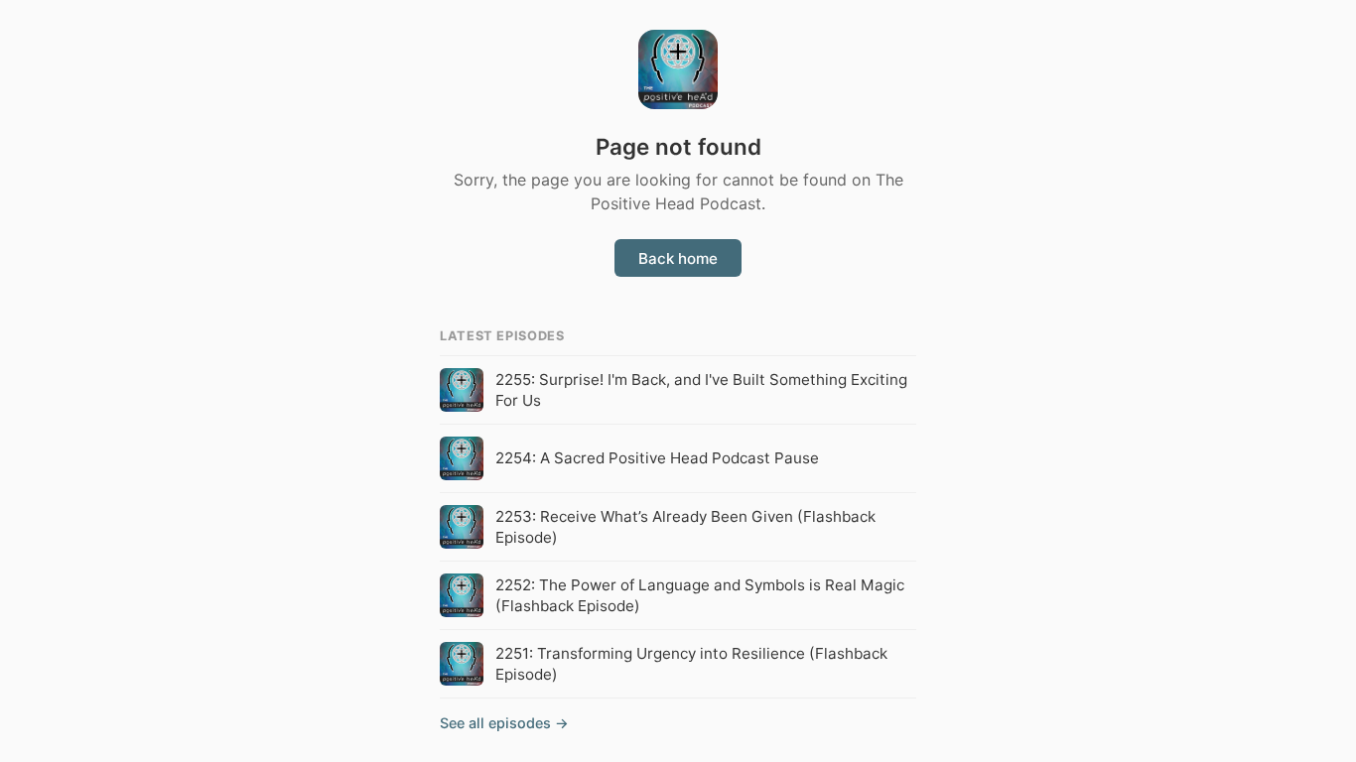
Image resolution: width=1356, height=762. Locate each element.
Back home (678, 258)
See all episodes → (504, 722)
